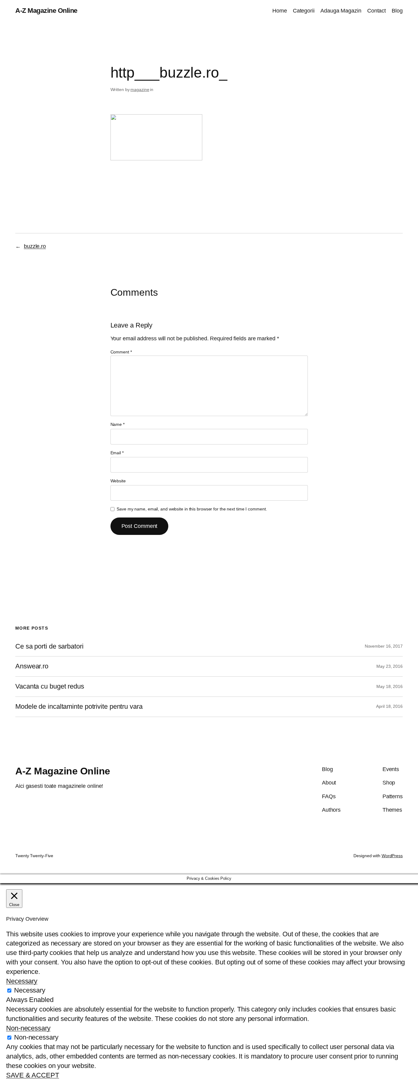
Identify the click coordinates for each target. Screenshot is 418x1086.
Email (117, 452)
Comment (121, 351)
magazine (139, 89)
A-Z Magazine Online (46, 10)
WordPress (392, 855)
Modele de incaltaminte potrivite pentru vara (79, 706)
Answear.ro (31, 666)
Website (118, 480)
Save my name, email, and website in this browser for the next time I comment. (192, 508)
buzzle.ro (35, 246)
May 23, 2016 (389, 666)
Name (117, 424)
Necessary (29, 990)
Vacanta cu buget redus (49, 686)
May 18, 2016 (389, 686)
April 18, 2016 (389, 706)
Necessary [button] (21, 981)
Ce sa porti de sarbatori (49, 646)
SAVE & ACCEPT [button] (32, 1075)
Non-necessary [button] (28, 1028)
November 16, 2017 (384, 646)
